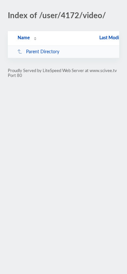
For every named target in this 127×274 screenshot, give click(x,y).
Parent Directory (42, 52)
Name (24, 38)
